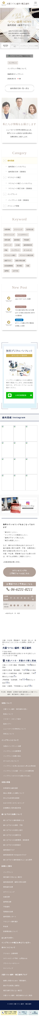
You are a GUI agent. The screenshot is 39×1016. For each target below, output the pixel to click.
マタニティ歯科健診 (10, 921)
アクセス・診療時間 (10, 953)
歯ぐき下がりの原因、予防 (13, 825)
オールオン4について (11, 761)
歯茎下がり (8, 260)
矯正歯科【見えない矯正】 (13, 877)
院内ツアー (7, 724)
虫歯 (27, 266)
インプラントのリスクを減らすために (17, 776)
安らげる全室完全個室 (11, 798)
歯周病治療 (7, 902)
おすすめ (15, 271)
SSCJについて (8, 734)
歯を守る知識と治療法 (11, 985)
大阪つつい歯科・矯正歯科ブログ (14, 974)
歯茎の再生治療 (20, 260)
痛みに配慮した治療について (13, 793)
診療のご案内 (7, 866)
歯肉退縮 (5, 46)
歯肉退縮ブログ (9, 850)
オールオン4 (27, 250)
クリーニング (18, 229)
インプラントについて (10, 740)
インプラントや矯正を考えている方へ (16, 942)
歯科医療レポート (9, 916)
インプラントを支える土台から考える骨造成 (19, 766)
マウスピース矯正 (15, 45)
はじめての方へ (8, 938)
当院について (7, 703)
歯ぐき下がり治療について (12, 814)
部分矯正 (19, 266)
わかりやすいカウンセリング (13, 803)
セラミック (8, 245)
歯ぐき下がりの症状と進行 (13, 830)
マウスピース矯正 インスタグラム (20, 183)
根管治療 (7, 240)
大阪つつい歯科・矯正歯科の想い (15, 709)
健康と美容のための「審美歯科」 (15, 980)
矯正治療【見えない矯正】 (13, 990)
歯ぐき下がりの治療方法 (12, 835)
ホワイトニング (9, 235)
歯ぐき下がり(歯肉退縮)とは (13, 820)
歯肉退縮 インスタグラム (17, 166)
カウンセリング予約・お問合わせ (15, 958)
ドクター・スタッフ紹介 (12, 719)
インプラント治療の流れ (12, 756)
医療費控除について (10, 931)
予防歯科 (26, 240)
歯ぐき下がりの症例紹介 (12, 845)
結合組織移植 (9, 266)
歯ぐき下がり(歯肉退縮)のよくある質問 (17, 860)
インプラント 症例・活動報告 (18, 200)
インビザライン (23, 235)
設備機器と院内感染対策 (12, 808)
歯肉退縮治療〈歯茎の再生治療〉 (15, 882)
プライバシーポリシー (11, 963)
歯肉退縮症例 (28, 245)
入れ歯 (17, 245)
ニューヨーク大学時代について (14, 729)
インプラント (24, 46)
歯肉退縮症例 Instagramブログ (15, 855)
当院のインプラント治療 (12, 746)
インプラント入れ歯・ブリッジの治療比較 (18, 771)
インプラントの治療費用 (12, 751)
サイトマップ (8, 968)
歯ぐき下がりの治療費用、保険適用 (16, 840)
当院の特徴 (6, 782)
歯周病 (7, 271)
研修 (6, 250)
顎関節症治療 (8, 911)
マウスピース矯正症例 (26, 255)
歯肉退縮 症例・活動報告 (17, 171)
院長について (8, 714)
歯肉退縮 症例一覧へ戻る (19, 88)
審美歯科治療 (8, 887)
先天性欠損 (29, 229)
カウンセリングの (19, 572)
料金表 (5, 926)
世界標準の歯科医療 (10, 788)
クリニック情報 (33, 46)
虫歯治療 (6, 897)
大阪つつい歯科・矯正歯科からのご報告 (17, 995)
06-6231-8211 (21, 589)
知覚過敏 (7, 229)
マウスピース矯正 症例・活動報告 (20, 188)
